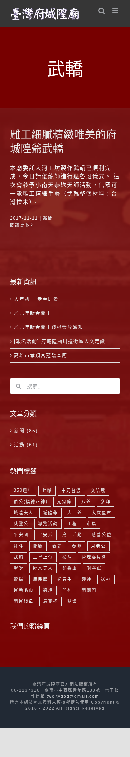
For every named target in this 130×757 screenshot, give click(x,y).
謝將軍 (94, 568)
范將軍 (69, 568)
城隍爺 (50, 512)
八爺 (86, 501)
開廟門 (89, 590)
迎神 (87, 579)
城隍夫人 (24, 512)
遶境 (48, 590)
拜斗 (19, 546)
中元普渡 (71, 490)
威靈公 (21, 523)
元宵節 (64, 501)
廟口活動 (72, 534)
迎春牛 (64, 579)
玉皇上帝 (43, 557)
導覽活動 (48, 523)
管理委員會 (94, 557)
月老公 (98, 546)
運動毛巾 (24, 590)
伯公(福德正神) (31, 501)
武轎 (19, 557)
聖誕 (19, 568)
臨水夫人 (43, 568)
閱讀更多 (20, 224)
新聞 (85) (26, 430)
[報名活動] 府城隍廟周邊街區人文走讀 (59, 341)
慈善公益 (102, 534)
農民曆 (40, 579)
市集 (92, 523)
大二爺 (74, 512)
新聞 (48, 218)
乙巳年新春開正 (32, 313)
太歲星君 (102, 512)
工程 (72, 523)
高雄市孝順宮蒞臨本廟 (40, 355)
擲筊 (38, 546)
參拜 (106, 501)
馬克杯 (50, 601)
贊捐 (19, 579)
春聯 (77, 546)
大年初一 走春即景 (36, 299)
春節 (57, 546)
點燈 (72, 601)
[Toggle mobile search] (102, 10)
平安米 (45, 534)
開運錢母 (24, 601)
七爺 (47, 490)
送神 (106, 579)
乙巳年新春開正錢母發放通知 (48, 327)
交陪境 (98, 490)
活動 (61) (26, 444)
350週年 (23, 490)
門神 (67, 590)
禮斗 (67, 557)
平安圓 (21, 534)
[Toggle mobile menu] (116, 10)
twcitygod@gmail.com (73, 696)
